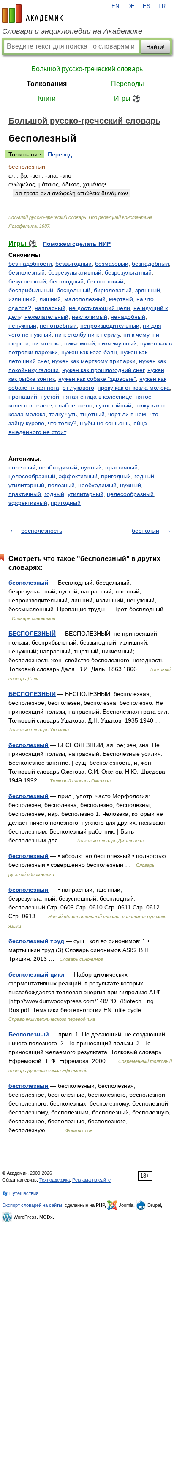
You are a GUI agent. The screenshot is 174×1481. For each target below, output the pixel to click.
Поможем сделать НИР (77, 243)
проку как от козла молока (134, 387)
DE (131, 6)
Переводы (127, 83)
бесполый (145, 530)
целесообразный (31, 476)
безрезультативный (74, 272)
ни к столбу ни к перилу (87, 334)
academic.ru (32, 13)
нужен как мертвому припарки (94, 361)
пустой (50, 396)
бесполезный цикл (36, 974)
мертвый (121, 299)
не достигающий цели (99, 308)
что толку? (62, 423)
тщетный (92, 414)
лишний (50, 299)
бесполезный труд (36, 941)
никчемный (79, 343)
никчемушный (117, 343)
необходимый (58, 467)
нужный (91, 467)
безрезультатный (128, 272)
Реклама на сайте (91, 1179)
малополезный (85, 299)
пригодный (116, 476)
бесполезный (28, 582)
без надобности (30, 263)
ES (146, 6)
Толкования (47, 83)
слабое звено (73, 405)
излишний (22, 299)
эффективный (78, 476)
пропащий (22, 396)
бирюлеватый (113, 290)
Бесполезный (28, 1034)
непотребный (58, 325)
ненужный (22, 325)
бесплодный (66, 281)
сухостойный (113, 405)
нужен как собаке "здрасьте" (97, 378)
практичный (121, 467)
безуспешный (27, 281)
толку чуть (63, 414)
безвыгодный (73, 263)
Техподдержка (54, 1179)
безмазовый (111, 263)
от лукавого (78, 387)
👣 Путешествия (20, 1193)
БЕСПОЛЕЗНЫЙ (32, 633)
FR (162, 6)
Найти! (155, 46)
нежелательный (46, 316)
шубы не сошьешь (105, 423)
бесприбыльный (30, 290)
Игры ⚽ (127, 98)
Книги (47, 98)
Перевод (60, 154)
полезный (21, 467)
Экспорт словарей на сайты (32, 1205)
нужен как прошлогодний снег (103, 370)
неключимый (89, 316)
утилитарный (26, 485)
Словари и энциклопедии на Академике (72, 31)
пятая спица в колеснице (97, 396)
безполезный (26, 272)
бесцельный (73, 290)
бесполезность (41, 530)
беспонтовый (105, 281)
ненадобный (128, 316)
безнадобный (150, 263)
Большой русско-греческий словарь (87, 69)
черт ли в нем (127, 414)
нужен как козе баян (89, 352)
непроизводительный (109, 325)
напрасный (50, 308)
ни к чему (136, 334)
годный (144, 476)
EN (115, 6)
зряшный (147, 290)
